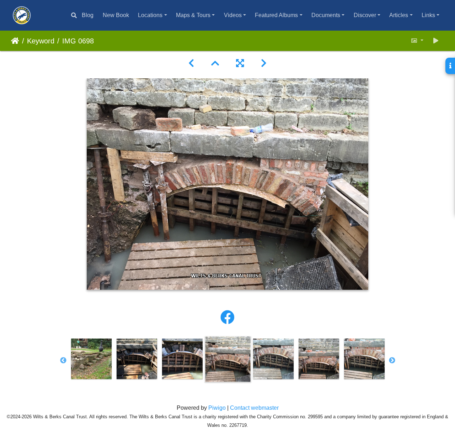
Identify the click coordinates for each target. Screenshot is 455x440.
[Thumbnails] (215, 63)
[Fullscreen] (240, 63)
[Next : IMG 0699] (263, 63)
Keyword (40, 41)
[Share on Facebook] (227, 317)
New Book (116, 15)
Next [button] (392, 360)
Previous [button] (63, 360)
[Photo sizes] (417, 40)
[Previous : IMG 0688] (191, 63)
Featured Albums (276, 15)
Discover (365, 15)
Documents (325, 15)
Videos (233, 15)
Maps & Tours (193, 15)
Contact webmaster (254, 408)
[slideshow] (436, 40)
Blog (87, 15)
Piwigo (217, 408)
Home (15, 41)
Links (428, 15)
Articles (398, 15)
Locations (150, 15)
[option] (91, 358)
